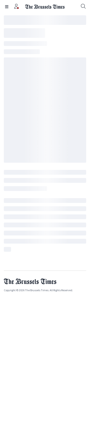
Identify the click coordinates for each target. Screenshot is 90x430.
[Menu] (7, 6)
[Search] (83, 6)
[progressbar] (45, 20)
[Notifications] (16, 6)
